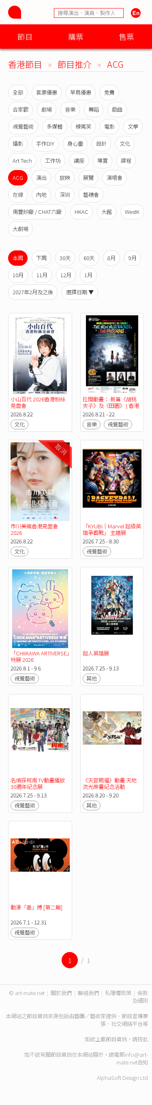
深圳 (65, 194)
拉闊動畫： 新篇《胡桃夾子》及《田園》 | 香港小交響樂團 (111, 405)
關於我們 (61, 993)
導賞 (102, 160)
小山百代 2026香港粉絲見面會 (38, 402)
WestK (132, 211)
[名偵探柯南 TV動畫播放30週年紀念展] (40, 735)
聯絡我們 (88, 993)
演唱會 (114, 177)
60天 (88, 258)
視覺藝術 (23, 126)
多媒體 (54, 126)
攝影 (18, 143)
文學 (133, 126)
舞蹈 (93, 109)
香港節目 (25, 64)
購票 (75, 36)
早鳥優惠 (80, 92)
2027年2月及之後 (33, 292)
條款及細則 (140, 996)
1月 (88, 275)
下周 (41, 258)
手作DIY (45, 143)
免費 (109, 92)
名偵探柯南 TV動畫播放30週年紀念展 (38, 783)
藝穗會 (91, 194)
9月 (132, 258)
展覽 (88, 177)
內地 (41, 194)
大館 (106, 211)
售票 (126, 36)
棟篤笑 (83, 126)
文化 (125, 143)
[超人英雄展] (112, 608)
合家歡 (20, 109)
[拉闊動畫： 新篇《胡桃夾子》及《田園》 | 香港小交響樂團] (112, 354)
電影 (109, 126)
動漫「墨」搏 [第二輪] (36, 907)
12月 (65, 275)
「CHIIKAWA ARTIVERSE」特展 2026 (40, 656)
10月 (18, 275)
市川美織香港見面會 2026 (34, 529)
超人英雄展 (96, 653)
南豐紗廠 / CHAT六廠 (37, 211)
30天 (65, 258)
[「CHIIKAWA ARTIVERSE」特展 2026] (40, 608)
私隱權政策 (118, 993)
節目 (25, 36)
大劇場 (20, 229)
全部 (18, 92)
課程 (126, 160)
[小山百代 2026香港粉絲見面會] (40, 354)
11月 (41, 275)
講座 (79, 160)
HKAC (81, 211)
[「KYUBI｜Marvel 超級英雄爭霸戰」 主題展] (112, 481)
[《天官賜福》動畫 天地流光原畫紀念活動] (112, 735)
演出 (41, 177)
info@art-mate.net (132, 1058)
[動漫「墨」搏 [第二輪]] (40, 862)
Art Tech (22, 160)
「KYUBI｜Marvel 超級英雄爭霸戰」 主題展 (112, 529)
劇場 (46, 109)
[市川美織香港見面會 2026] (40, 481)
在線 (18, 194)
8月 (111, 258)
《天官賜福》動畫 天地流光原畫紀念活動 (110, 783)
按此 (142, 1039)
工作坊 (53, 160)
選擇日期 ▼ (80, 292)
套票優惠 (46, 92)
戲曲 (117, 109)
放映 (65, 177)
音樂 (70, 109)
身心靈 (75, 143)
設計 (101, 143)
